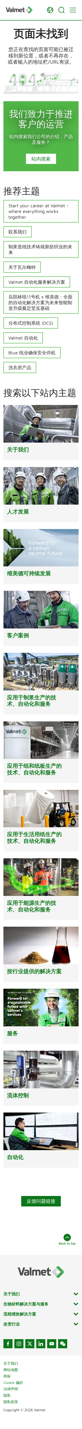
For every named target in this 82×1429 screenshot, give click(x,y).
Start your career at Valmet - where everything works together (38, 211)
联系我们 (17, 231)
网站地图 (10, 1370)
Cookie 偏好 (13, 1382)
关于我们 (10, 1363)
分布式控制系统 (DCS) (30, 323)
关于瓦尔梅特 (22, 267)
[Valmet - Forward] (23, 10)
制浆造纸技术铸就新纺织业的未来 (40, 249)
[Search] (61, 10)
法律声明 (10, 1389)
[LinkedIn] (40, 1343)
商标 (7, 1376)
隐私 (7, 1395)
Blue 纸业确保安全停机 (32, 352)
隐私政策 (10, 1402)
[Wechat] (62, 1343)
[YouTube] (51, 1343)
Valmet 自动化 (23, 337)
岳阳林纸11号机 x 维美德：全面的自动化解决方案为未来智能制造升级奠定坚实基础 (40, 302)
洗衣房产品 (19, 367)
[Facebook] (8, 1343)
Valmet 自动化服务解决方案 (36, 282)
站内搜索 (41, 159)
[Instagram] (18, 1343)
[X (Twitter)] (29, 1343)
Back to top (67, 1243)
